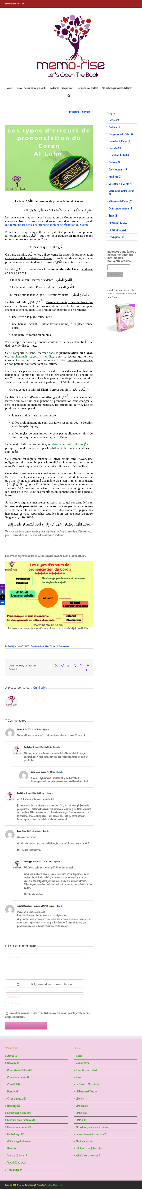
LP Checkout (82, 1106)
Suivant (86, 112)
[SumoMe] (2, 602)
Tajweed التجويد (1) (118, 223)
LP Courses (81, 1113)
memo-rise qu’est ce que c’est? (91, 1134)
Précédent (74, 112)
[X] (2, 597)
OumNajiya (12, 646)
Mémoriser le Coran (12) (120, 201)
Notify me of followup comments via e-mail (52, 984)
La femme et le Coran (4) (120, 184)
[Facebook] (2, 591)
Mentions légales (84, 1141)
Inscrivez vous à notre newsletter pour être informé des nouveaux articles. (121, 256)
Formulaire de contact (86, 1070)
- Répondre (45, 729)
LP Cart (80, 1098)
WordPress (49, 1185)
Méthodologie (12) (120, 155)
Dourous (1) (114, 162)
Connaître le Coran (37, 646)
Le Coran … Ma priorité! (88, 1084)
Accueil (79, 1056)
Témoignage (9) (116, 237)
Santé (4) (113, 215)
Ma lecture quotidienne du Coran (92, 1127)
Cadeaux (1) (114, 127)
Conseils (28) (115, 148)
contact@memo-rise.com (14, 3)
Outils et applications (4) (120, 208)
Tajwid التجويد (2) (118, 230)
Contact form (82, 1063)
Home (78, 1077)
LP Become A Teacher (86, 1091)
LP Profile (81, 1120)
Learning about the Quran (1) (121, 192)
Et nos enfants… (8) (118, 169)
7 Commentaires (59, 646)
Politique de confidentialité (88, 1148)
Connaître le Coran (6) (120, 141)
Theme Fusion (58, 1185)
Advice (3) (114, 120)
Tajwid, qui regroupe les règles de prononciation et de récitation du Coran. (49, 222)
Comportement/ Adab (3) (121, 134)
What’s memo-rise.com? (88, 1155)
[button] (69, 95)
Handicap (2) (115, 176)
